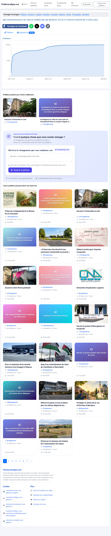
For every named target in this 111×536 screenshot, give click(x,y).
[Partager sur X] (37, 26)
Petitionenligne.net (10, 4)
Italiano (62, 14)
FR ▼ (26, 4)
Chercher (74, 6)
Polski (68, 14)
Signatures (26, 32)
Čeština (23, 14)
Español (46, 14)
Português (76, 14)
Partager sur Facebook (17, 26)
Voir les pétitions (34, 4)
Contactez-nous (48, 4)
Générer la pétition (21, 170)
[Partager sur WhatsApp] (31, 26)
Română (85, 14)
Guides (6, 486)
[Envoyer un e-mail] (42, 26)
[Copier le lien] (48, 26)
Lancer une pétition (101, 4)
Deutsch (31, 14)
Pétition (9, 32)
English (39, 14)
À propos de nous (61, 4)
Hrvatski (54, 14)
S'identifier (87, 4)
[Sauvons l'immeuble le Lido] (19, 111)
